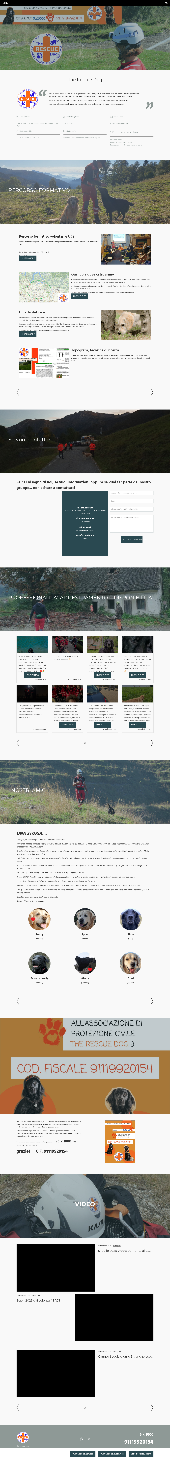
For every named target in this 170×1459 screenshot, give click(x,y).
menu (5, 3)
